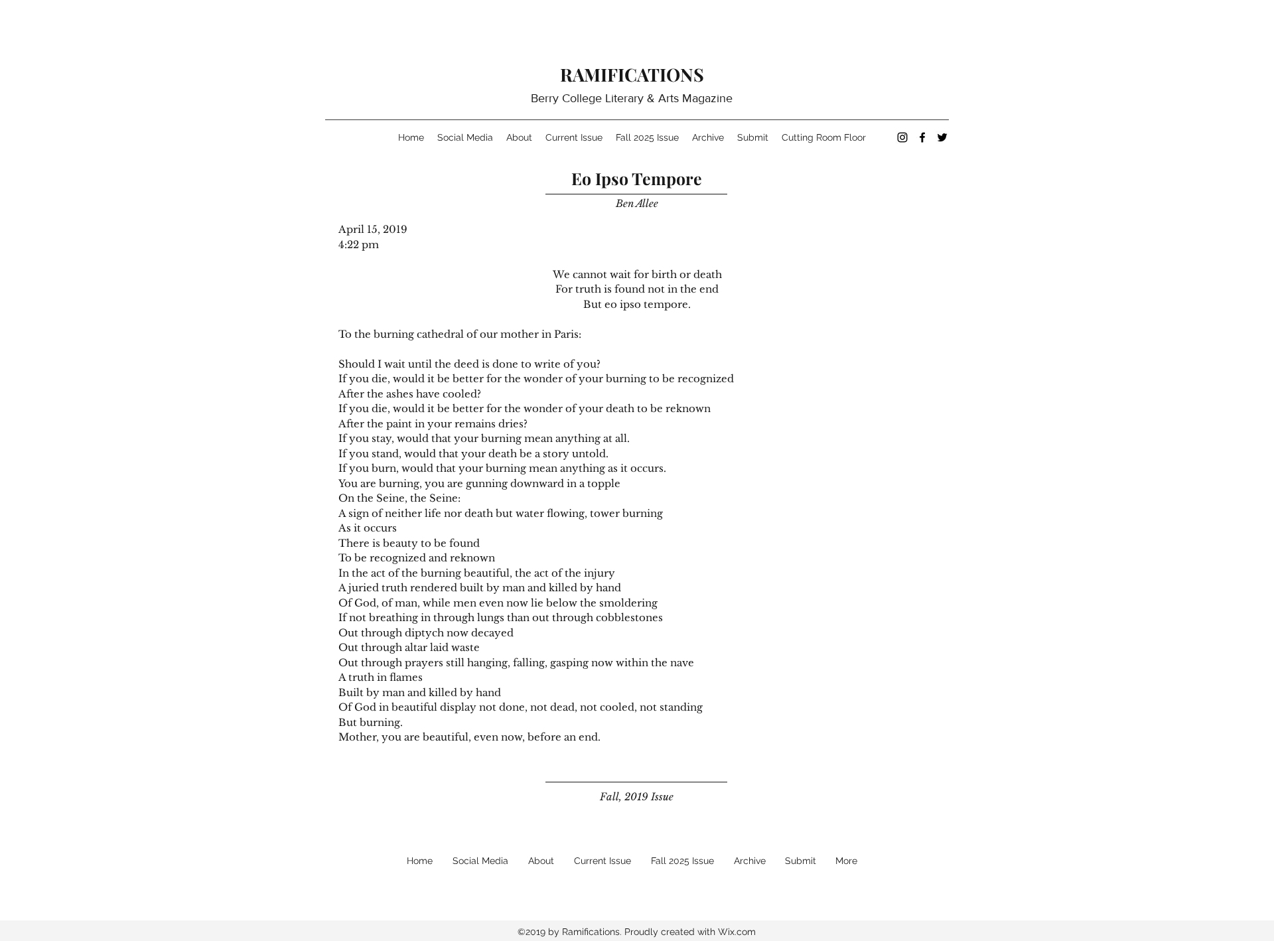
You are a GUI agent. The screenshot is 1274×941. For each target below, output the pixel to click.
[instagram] (902, 137)
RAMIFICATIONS (632, 74)
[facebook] (922, 137)
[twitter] (942, 137)
